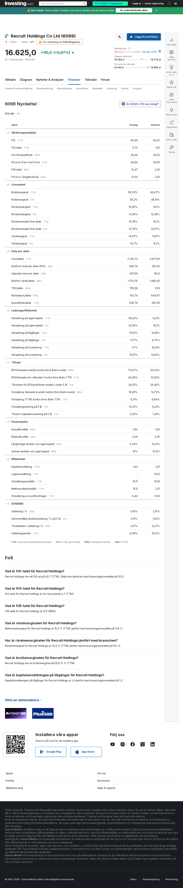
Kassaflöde (82, 88)
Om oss (101, 773)
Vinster (124, 88)
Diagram (26, 79)
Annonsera (103, 780)
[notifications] (169, 3)
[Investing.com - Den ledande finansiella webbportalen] (19, 3)
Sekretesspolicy (151, 879)
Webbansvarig (14, 787)
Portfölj (10, 780)
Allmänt (10, 79)
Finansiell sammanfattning (18, 88)
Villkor (133, 879)
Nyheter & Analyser (50, 79)
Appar (9, 773)
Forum (105, 79)
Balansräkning (64, 88)
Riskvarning (172, 879)
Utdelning (112, 88)
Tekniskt (91, 79)
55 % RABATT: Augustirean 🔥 (110, 3)
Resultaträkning (45, 88)
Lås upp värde (149, 51)
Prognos (137, 88)
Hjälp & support (106, 787)
